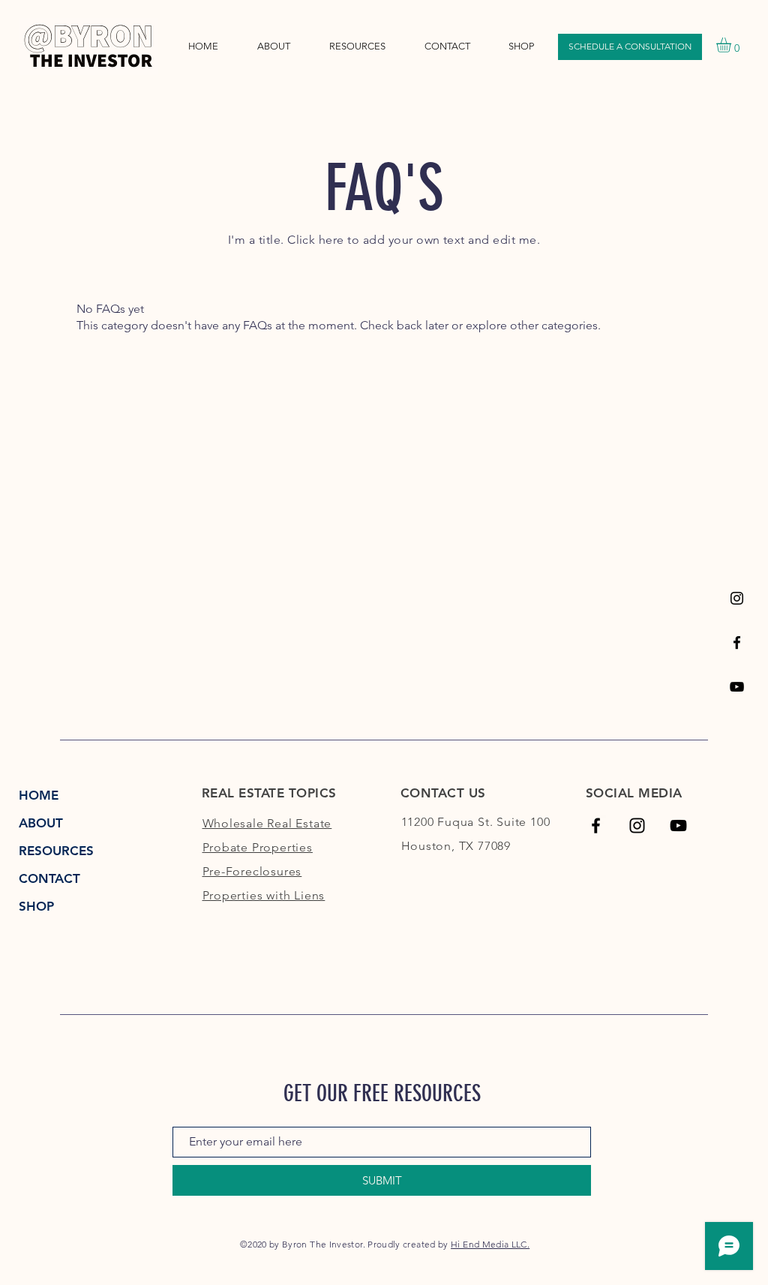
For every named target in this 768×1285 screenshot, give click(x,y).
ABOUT (41, 822)
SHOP (36, 906)
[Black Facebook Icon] (596, 825)
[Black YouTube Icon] (737, 686)
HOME (38, 795)
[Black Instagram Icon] (737, 598)
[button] (357, 46)
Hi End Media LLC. (490, 1244)
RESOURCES (56, 850)
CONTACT (49, 878)
